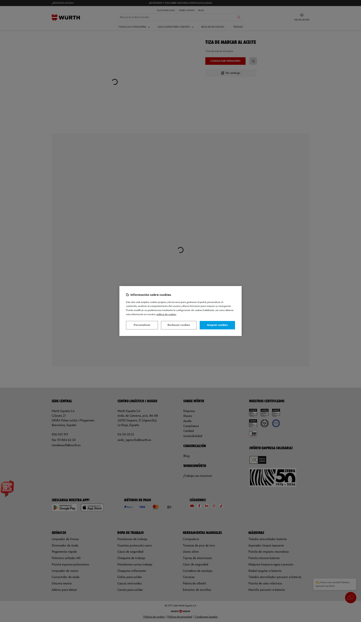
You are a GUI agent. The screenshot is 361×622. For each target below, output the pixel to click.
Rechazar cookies (179, 325)
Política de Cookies (166, 314)
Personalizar (142, 325)
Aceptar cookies (217, 325)
